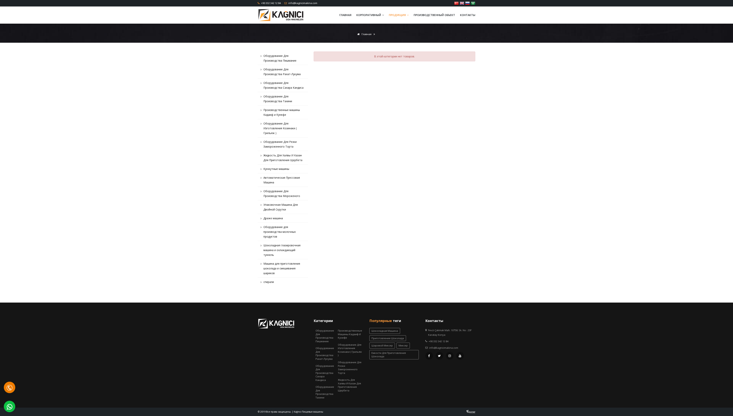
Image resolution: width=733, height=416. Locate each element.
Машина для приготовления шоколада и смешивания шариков (281, 268)
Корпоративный (369, 15)
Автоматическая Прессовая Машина (281, 180)
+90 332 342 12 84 (271, 3)
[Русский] (467, 3)
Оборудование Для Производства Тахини (277, 99)
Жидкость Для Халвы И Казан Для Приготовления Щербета (282, 157)
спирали (268, 282)
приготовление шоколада (387, 338)
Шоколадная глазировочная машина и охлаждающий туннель (281, 250)
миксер (403, 345)
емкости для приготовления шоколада (388, 354)
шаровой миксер (382, 345)
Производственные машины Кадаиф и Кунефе (281, 112)
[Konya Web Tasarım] (471, 411)
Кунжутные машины (276, 169)
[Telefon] (9, 387)
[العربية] (473, 3)
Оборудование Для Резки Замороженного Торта (280, 144)
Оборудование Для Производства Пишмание (279, 58)
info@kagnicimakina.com (302, 3)
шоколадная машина (384, 330)
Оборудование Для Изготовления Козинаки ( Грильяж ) (280, 128)
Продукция (398, 15)
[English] (462, 3)
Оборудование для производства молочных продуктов (279, 231)
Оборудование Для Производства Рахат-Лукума (282, 71)
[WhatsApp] (9, 406)
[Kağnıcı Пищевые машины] (281, 14)
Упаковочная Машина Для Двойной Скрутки (280, 207)
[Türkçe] (456, 3)
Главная (345, 15)
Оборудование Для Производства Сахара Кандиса (283, 85)
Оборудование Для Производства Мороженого (281, 193)
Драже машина (273, 218)
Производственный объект (434, 15)
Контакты (467, 15)
